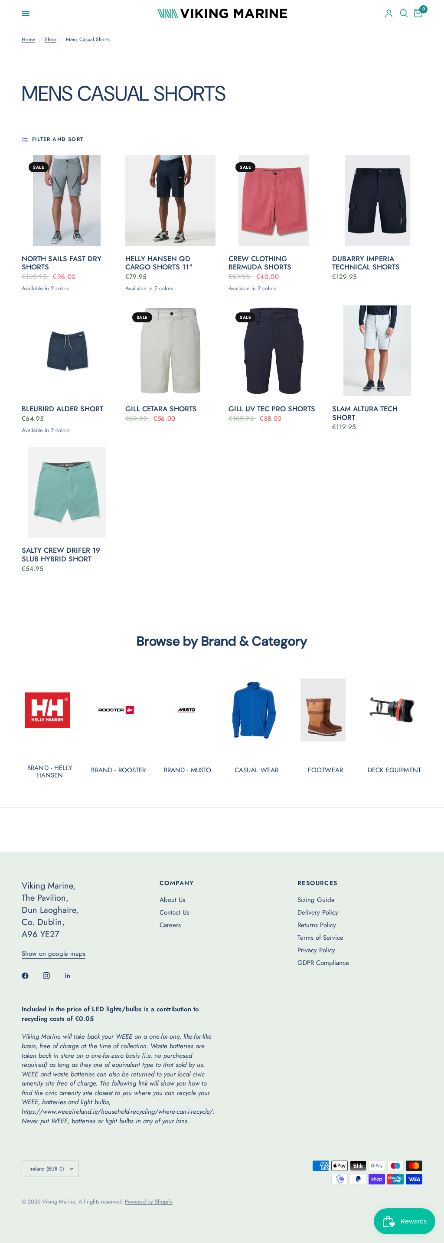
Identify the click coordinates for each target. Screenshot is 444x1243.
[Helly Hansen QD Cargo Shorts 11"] (170, 200)
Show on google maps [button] (53, 954)
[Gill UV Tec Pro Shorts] (274, 350)
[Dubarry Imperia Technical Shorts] (377, 200)
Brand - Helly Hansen (49, 771)
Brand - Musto (188, 770)
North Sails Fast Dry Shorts (61, 263)
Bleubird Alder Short (62, 409)
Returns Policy (316, 925)
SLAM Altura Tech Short (365, 413)
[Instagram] (52, 975)
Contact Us (174, 912)
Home (28, 39)
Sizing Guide (316, 900)
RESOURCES (317, 883)
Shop (50, 39)
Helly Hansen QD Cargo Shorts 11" (159, 263)
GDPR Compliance (323, 963)
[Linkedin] (73, 975)
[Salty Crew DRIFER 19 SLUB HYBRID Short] (67, 492)
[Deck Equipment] (394, 709)
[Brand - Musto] (187, 710)
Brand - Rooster (118, 770)
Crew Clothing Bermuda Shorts (260, 263)
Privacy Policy (316, 950)
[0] (416, 13)
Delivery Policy (317, 912)
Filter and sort (57, 139)
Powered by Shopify (149, 1201)
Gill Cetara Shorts (161, 409)
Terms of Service (320, 937)
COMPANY (177, 883)
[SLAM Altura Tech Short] (377, 350)
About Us (172, 900)
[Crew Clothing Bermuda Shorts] (274, 200)
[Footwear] (325, 710)
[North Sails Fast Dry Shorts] (67, 200)
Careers (170, 925)
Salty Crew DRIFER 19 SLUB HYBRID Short (61, 555)
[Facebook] (31, 975)
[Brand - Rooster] (118, 710)
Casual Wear (257, 770)
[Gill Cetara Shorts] (170, 350)
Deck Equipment (394, 770)
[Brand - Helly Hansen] (50, 710)
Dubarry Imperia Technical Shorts (366, 263)
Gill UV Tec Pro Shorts (272, 409)
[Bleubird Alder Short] (67, 350)
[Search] (404, 13)
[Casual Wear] (257, 710)
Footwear (325, 770)
